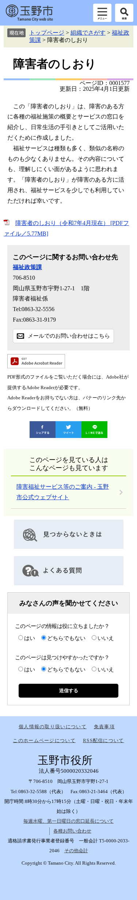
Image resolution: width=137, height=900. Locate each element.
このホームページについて (44, 740)
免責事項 (104, 726)
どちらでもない (66, 638)
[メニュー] (102, 13)
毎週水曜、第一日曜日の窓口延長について (68, 821)
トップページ (46, 33)
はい (29, 638)
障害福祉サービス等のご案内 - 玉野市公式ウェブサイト (62, 492)
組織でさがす (88, 33)
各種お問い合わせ (72, 831)
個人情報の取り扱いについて (53, 726)
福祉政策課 (27, 267)
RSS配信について (103, 740)
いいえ (106, 638)
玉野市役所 (29, 13)
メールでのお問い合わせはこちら (69, 336)
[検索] (124, 13)
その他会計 (76, 850)
